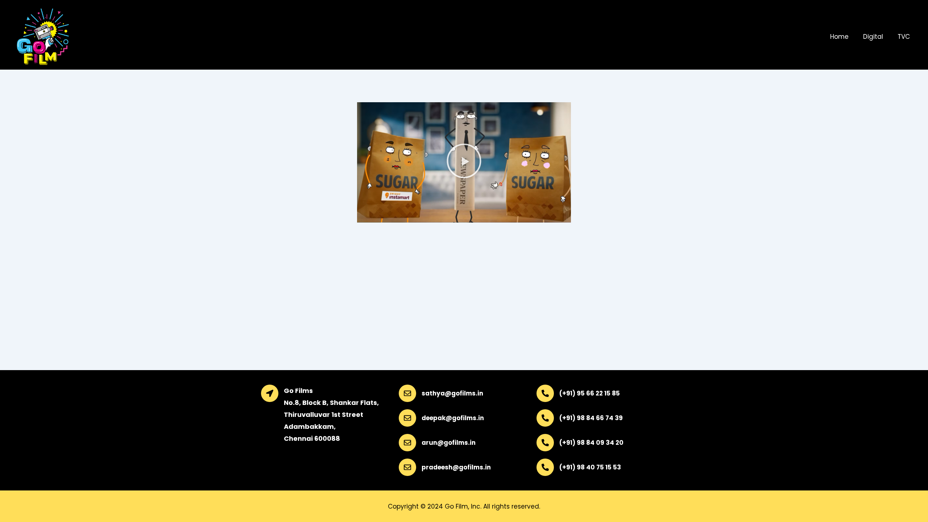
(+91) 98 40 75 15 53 (590, 467)
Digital (873, 36)
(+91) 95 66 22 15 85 (589, 393)
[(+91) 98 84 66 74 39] (545, 418)
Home (839, 36)
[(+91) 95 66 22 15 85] (545, 393)
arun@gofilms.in (449, 442)
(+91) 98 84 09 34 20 (591, 442)
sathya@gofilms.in (452, 393)
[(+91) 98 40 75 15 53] (545, 467)
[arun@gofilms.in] (407, 442)
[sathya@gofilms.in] (407, 393)
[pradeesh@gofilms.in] (407, 467)
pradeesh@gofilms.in (456, 467)
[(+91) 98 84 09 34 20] (545, 442)
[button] (464, 162)
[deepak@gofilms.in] (407, 418)
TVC (904, 36)
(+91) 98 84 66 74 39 (591, 418)
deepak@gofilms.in (453, 418)
